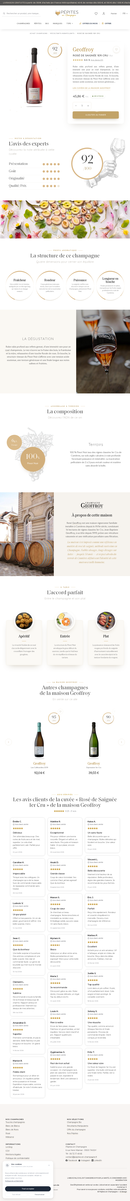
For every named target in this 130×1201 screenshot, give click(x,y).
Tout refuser (16, 1194)
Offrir (108, 23)
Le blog (9, 1147)
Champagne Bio (74, 1122)
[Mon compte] (103, 13)
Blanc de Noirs (12, 1129)
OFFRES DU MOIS (90, 23)
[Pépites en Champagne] (66, 13)
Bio (47, 23)
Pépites (37, 23)
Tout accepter (28, 1189)
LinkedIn (98, 1160)
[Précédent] (8, 742)
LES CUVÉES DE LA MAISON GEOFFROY (91, 88)
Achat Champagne (38, 33)
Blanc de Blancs (13, 1126)
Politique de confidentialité (17, 1158)
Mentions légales (13, 1154)
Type (68, 23)
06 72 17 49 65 (75, 1154)
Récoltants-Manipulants (62, 33)
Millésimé (10, 1137)
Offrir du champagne (76, 1129)
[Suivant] (121, 742)
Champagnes (23, 23)
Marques (57, 23)
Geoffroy (77, 523)
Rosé (8, 1133)
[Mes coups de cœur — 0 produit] (96, 13)
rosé (7, 350)
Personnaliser (39, 1194)
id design (123, 1192)
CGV (8, 1151)
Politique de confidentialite (14, 1181)
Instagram (85, 1160)
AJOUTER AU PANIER (96, 115)
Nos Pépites (72, 1133)
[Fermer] (49, 1165)
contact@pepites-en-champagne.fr (81, 1157)
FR (124, 13)
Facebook (72, 1160)
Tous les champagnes (15, 1122)
